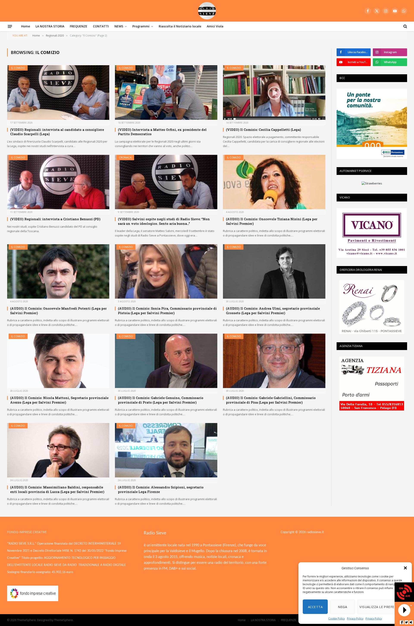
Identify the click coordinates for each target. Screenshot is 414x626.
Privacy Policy (355, 618)
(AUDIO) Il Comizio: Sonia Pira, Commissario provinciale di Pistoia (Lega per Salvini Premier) (167, 310)
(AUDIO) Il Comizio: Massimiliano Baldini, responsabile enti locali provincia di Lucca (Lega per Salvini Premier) (57, 489)
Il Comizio (18, 68)
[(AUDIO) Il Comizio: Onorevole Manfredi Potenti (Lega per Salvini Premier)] (58, 271)
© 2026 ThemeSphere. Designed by (30, 620)
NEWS (118, 26)
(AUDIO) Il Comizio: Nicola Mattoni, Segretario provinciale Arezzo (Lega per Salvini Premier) (59, 400)
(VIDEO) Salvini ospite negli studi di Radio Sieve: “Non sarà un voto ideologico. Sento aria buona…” (164, 221)
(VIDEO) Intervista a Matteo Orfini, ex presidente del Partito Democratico (162, 131)
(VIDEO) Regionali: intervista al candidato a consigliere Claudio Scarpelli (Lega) (57, 131)
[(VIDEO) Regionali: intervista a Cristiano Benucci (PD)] (58, 182)
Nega (342, 607)
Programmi (140, 26)
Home (25, 26)
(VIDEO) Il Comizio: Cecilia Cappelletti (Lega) (263, 129)
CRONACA (125, 157)
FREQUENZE (78, 26)
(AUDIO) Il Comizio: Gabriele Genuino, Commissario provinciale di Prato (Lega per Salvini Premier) (160, 400)
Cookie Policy (336, 618)
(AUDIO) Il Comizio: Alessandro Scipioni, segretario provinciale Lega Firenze (161, 489)
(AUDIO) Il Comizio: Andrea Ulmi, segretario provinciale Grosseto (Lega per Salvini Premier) (273, 310)
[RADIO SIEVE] (207, 11)
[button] (405, 568)
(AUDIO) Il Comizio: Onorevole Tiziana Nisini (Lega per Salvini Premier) (271, 221)
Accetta (315, 607)
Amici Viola (215, 26)
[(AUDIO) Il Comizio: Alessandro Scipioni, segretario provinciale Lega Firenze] (166, 450)
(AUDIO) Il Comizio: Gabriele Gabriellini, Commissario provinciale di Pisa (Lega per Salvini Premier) (271, 400)
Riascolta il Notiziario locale (180, 26)
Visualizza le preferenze (382, 607)
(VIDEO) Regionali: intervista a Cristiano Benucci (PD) (55, 219)
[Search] (405, 26)
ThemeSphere (63, 620)
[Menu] (10, 26)
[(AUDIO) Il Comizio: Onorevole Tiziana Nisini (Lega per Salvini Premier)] (274, 182)
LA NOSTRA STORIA (50, 26)
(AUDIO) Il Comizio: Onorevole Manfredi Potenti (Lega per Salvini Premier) (58, 310)
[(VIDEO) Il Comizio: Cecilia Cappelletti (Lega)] (274, 92)
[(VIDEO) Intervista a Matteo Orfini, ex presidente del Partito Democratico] (166, 92)
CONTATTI (101, 26)
